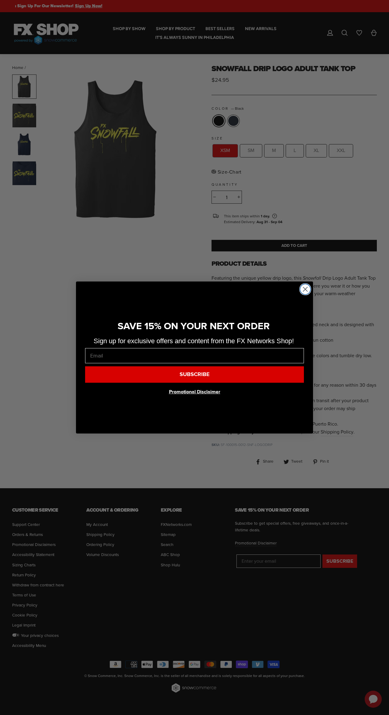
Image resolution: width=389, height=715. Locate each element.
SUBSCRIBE (195, 374)
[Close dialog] (305, 289)
